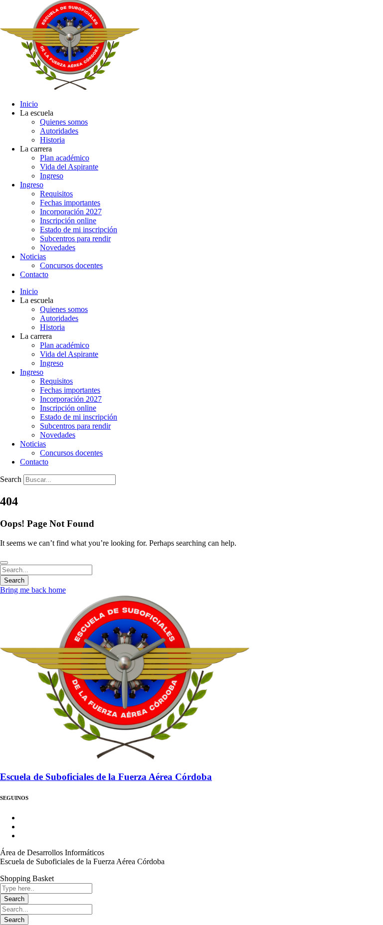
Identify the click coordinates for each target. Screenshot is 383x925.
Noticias (33, 256)
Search (10, 479)
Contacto (34, 274)
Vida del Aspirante (69, 166)
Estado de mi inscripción (78, 229)
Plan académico (64, 158)
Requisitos (56, 193)
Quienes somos (64, 122)
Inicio (29, 104)
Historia (52, 140)
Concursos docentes (71, 265)
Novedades (57, 247)
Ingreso (51, 175)
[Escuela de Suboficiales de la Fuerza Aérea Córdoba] (124, 758)
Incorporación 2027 (71, 211)
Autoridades (59, 131)
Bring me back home (33, 590)
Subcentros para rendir (75, 238)
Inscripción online (68, 220)
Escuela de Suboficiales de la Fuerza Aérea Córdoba (106, 776)
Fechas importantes (70, 202)
